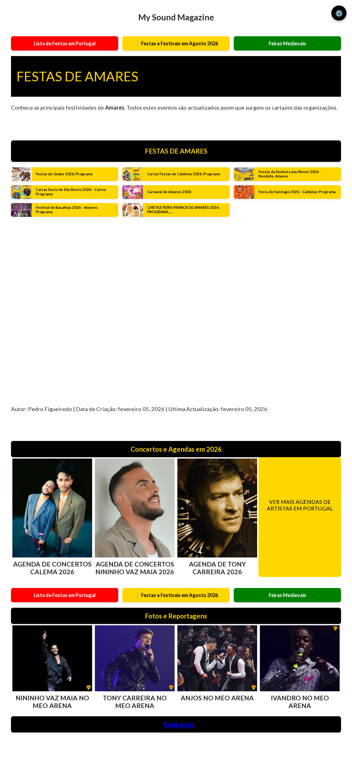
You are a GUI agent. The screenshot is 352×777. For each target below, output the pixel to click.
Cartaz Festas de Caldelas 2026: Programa (183, 174)
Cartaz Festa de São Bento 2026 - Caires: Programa (71, 192)
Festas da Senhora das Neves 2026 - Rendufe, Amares (289, 174)
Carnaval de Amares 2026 (169, 192)
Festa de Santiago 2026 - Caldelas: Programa (297, 192)
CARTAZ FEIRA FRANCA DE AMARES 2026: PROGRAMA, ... (183, 210)
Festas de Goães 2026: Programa (64, 174)
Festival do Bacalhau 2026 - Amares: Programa (67, 210)
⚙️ (339, 13)
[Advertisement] (65, 303)
